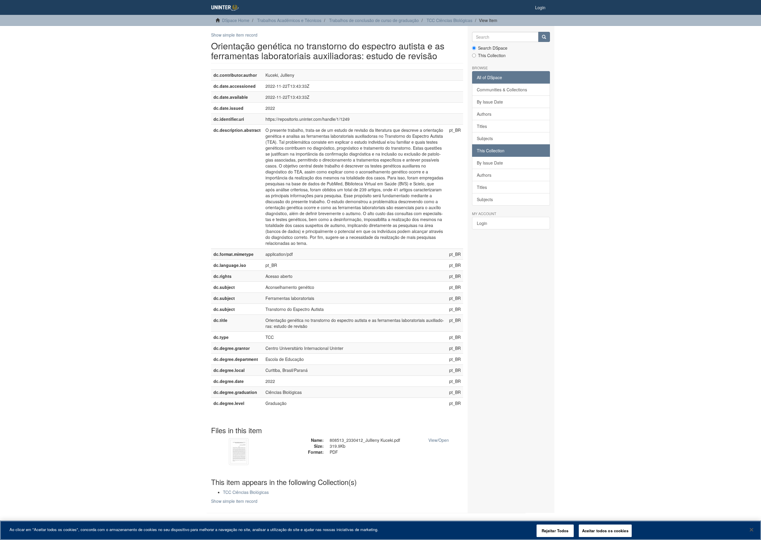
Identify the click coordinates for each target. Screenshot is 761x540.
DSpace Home (235, 20)
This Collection (492, 55)
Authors (484, 114)
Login (482, 223)
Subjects (485, 138)
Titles (482, 126)
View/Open (438, 440)
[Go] (544, 37)
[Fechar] (751, 529)
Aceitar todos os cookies (605, 530)
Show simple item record (234, 35)
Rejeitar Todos (555, 530)
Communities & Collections (502, 90)
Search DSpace (492, 48)
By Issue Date (490, 102)
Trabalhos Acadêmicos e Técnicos (289, 20)
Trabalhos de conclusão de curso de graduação (374, 20)
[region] (380, 530)
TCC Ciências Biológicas (449, 20)
